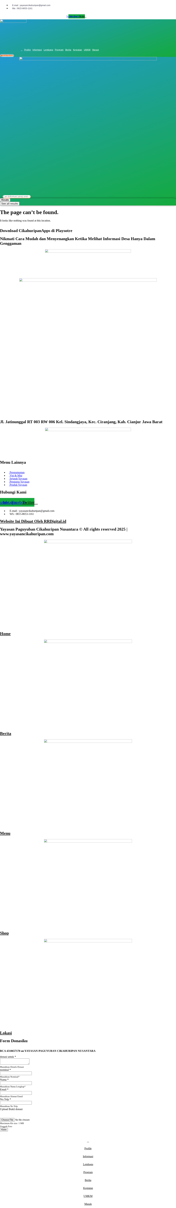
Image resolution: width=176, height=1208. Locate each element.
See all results (9, 203)
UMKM (87, 50)
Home (5, 633)
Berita (68, 50)
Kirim (4, 1129)
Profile (27, 50)
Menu (5, 833)
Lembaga (48, 50)
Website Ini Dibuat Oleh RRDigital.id (33, 521)
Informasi (37, 50)
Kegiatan (77, 50)
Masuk (95, 50)
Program (59, 50)
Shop (4, 933)
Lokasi (6, 1033)
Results (5, 200)
